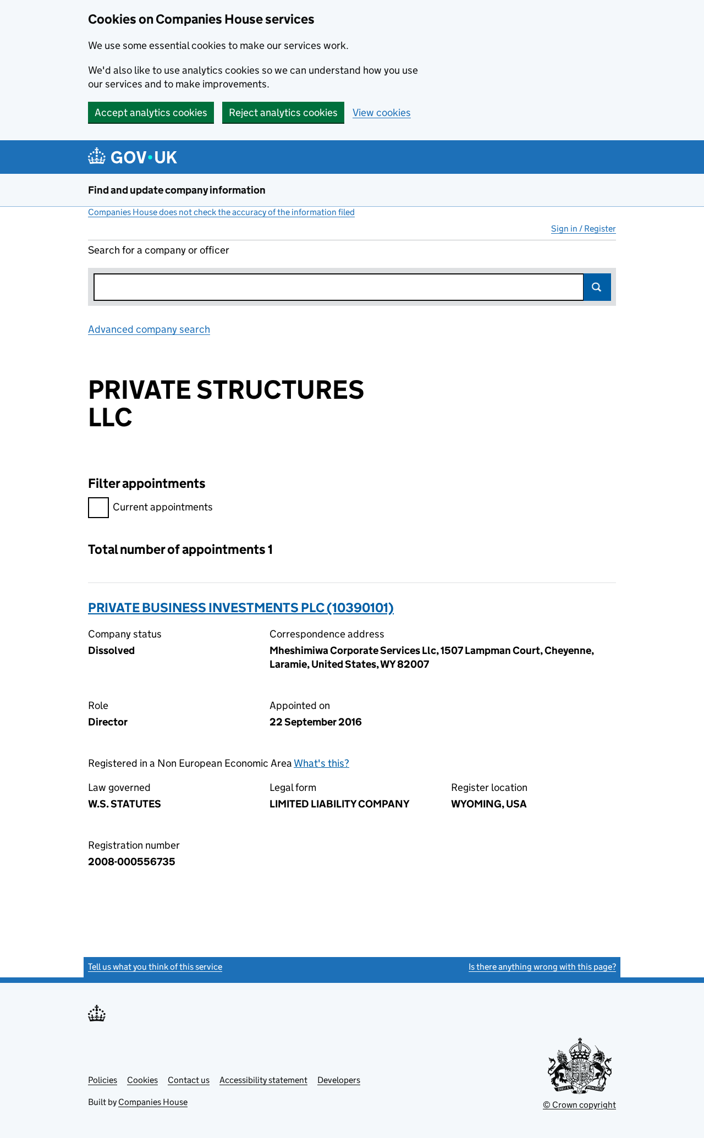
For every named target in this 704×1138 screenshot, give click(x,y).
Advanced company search (149, 329)
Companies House (153, 1102)
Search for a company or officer (158, 250)
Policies (102, 1080)
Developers (338, 1080)
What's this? (321, 763)
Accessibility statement (263, 1080)
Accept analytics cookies (151, 112)
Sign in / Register (583, 228)
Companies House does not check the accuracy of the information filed (221, 212)
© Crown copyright (579, 1104)
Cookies (142, 1080)
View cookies (382, 112)
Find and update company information (177, 190)
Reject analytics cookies (283, 112)
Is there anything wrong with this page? (542, 966)
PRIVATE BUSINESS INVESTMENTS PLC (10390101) (241, 607)
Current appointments (163, 507)
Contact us (189, 1080)
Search (597, 287)
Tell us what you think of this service (155, 966)
